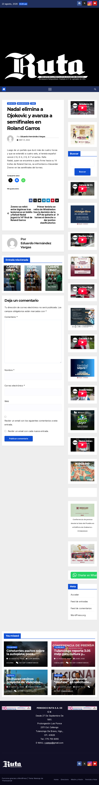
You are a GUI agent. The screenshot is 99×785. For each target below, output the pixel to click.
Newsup (37, 778)
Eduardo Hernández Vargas (32, 136)
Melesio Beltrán (10, 285)
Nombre (9, 370)
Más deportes (23, 103)
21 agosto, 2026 (64, 659)
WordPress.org (78, 615)
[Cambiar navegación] (50, 89)
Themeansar (7, 781)
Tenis (33, 103)
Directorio (65, 779)
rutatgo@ (48, 743)
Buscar (74, 153)
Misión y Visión (77, 779)
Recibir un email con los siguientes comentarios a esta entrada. (31, 422)
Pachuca (10, 675)
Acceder (75, 594)
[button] (95, 89)
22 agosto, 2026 (17, 659)
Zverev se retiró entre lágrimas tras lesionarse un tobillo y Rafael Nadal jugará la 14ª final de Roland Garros (21, 213)
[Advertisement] (49, 30)
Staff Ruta (80, 687)
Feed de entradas (79, 601)
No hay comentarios (28, 663)
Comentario (11, 317)
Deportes (11, 103)
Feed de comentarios (81, 608)
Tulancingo (12, 647)
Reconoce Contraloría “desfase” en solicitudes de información (72, 682)
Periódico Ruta (91, 779)
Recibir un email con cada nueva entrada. (28, 431)
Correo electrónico (15, 385)
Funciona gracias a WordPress (14, 778)
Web (7, 401)
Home (56, 779)
